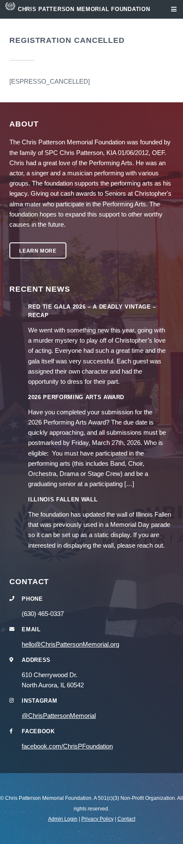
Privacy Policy (97, 818)
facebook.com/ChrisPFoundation (67, 746)
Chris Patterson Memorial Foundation (84, 9)
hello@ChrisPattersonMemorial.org (70, 644)
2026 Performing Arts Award (76, 397)
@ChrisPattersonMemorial (59, 715)
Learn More (37, 250)
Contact (126, 818)
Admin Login (62, 818)
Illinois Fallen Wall (62, 499)
